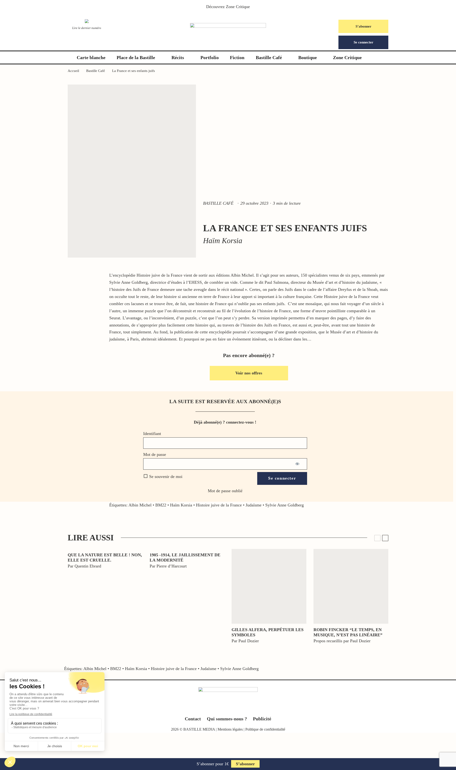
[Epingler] (21, 573)
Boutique (307, 57)
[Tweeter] (21, 562)
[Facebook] (209, 708)
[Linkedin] (237, 708)
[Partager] (21, 551)
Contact (193, 718)
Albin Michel (140, 505)
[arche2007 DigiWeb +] (269, 586)
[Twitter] (218, 708)
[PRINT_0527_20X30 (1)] (351, 586)
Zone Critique (238, 6)
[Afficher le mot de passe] (297, 464)
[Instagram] (228, 708)
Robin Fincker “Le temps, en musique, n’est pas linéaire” (348, 632)
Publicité (262, 718)
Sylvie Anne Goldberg (284, 505)
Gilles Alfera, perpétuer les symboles (268, 632)
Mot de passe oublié (225, 490)
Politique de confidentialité (265, 729)
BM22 (160, 505)
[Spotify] (246, 708)
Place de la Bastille (136, 57)
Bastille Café (269, 57)
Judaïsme (253, 505)
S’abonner (363, 26)
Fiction (237, 57)
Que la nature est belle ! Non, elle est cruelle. (105, 557)
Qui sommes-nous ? (227, 718)
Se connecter (363, 42)
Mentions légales (230, 729)
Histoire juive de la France (219, 505)
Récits (177, 57)
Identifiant (152, 433)
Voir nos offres (248, 373)
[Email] (21, 595)
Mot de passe (154, 454)
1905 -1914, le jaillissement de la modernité (185, 557)
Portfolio (209, 57)
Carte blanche (91, 57)
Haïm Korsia (181, 505)
